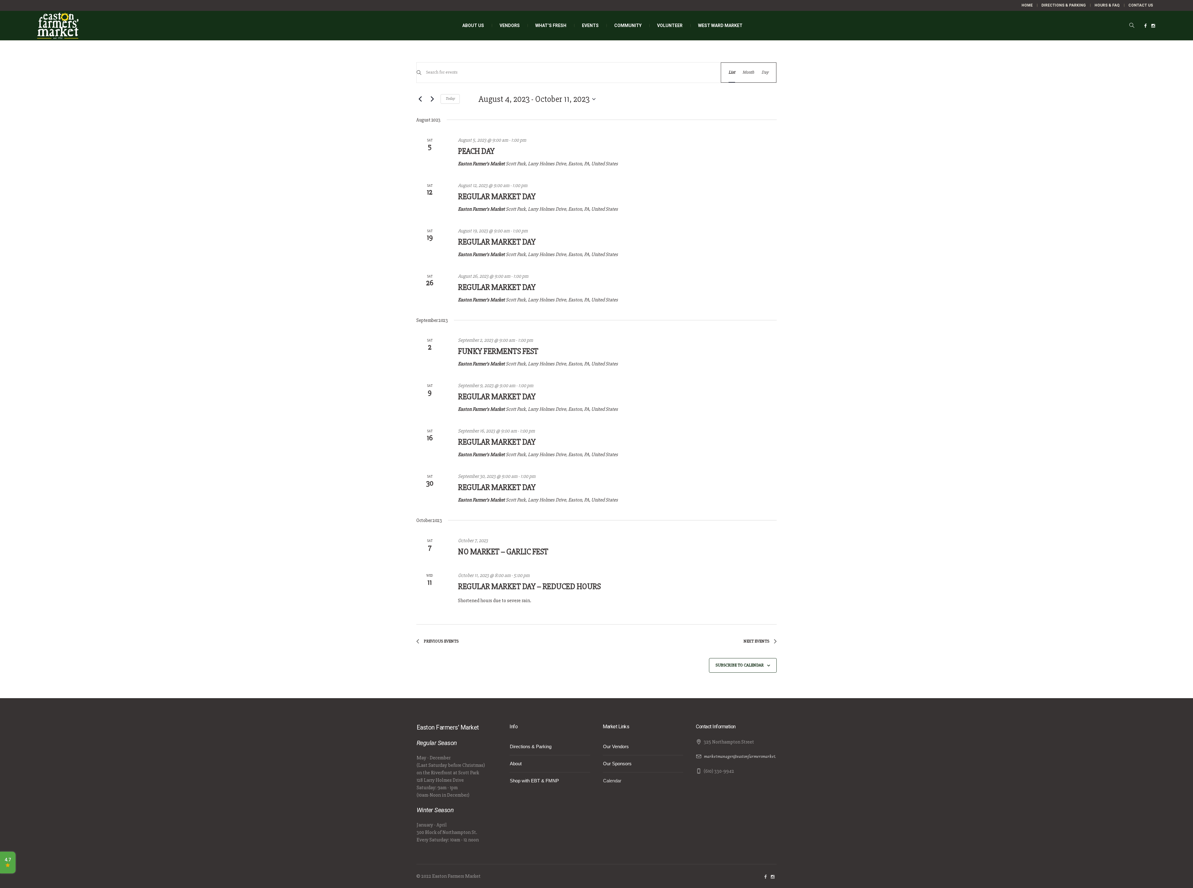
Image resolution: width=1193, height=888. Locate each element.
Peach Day (476, 151)
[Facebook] (1145, 26)
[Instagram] (1153, 26)
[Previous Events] (420, 99)
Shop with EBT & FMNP (534, 780)
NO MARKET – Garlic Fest (503, 552)
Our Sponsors (617, 763)
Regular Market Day (496, 197)
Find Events (698, 72)
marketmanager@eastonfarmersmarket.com (743, 756)
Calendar (612, 780)
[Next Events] (432, 99)
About (516, 763)
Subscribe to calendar (739, 665)
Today (450, 98)
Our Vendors (616, 746)
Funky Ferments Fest (498, 351)
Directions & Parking (530, 746)
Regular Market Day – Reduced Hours (529, 587)
